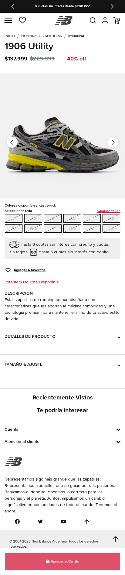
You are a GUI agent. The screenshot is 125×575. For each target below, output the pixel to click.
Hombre (28, 36)
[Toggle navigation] (8, 20)
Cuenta (12, 429)
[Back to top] (86, 521)
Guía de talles (108, 211)
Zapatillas (52, 36)
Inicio (10, 36)
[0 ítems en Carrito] (116, 20)
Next (111, 6)
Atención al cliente (22, 441)
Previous (13, 6)
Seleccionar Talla (62, 211)
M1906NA (76, 36)
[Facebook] (17, 521)
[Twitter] (40, 521)
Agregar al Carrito (64, 561)
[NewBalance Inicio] (62, 20)
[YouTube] (63, 521)
